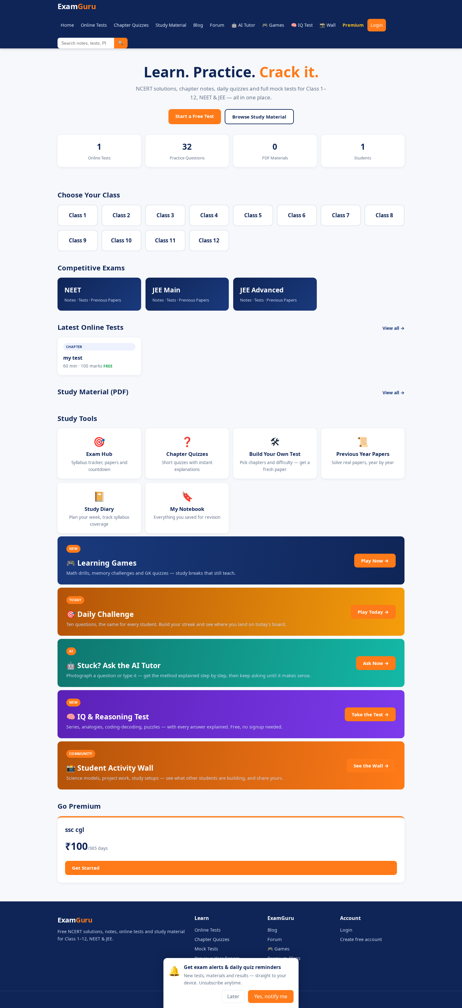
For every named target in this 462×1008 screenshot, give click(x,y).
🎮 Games (273, 25)
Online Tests (94, 25)
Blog (198, 25)
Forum (217, 25)
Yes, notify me (270, 996)
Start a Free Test (194, 116)
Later (233, 996)
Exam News (279, 967)
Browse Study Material (259, 117)
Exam (77, 6)
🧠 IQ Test (302, 25)
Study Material (171, 25)
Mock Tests (206, 948)
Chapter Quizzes (131, 25)
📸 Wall (328, 25)
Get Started (86, 868)
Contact (275, 977)
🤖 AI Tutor (243, 25)
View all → (393, 328)
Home (67, 25)
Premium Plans (283, 958)
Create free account (361, 939)
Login (377, 25)
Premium (353, 25)
